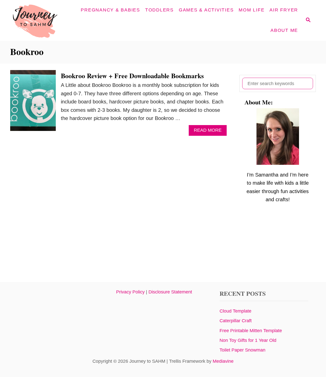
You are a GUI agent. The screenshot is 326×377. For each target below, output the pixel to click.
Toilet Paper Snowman (242, 350)
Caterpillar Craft (236, 320)
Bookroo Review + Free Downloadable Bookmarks (132, 75)
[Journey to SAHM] (43, 20)
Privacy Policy (130, 291)
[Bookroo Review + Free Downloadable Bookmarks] (33, 103)
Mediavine (223, 361)
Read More (210, 131)
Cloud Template (235, 311)
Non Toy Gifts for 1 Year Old (248, 340)
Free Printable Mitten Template (251, 330)
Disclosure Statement (170, 291)
